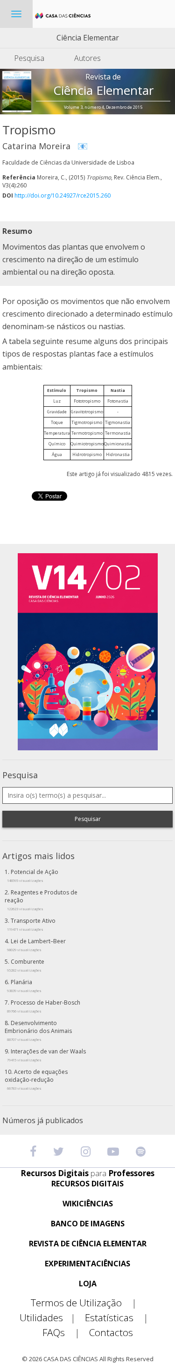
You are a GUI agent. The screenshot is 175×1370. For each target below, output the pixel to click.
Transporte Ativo (31, 924)
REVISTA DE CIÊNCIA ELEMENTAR (88, 1244)
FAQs (61, 1332)
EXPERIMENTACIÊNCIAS (87, 1264)
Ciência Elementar (87, 38)
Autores (87, 58)
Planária (24, 985)
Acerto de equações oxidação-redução (36, 1079)
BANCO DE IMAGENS (88, 1224)
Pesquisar (88, 819)
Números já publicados (42, 1120)
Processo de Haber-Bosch (43, 1006)
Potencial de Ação (32, 875)
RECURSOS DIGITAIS (87, 1184)
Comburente (25, 965)
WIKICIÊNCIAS (88, 1204)
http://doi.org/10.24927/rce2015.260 (62, 195)
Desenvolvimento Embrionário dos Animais (38, 1030)
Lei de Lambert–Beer (36, 944)
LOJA (88, 1284)
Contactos (111, 1332)
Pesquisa (29, 58)
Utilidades (48, 1317)
